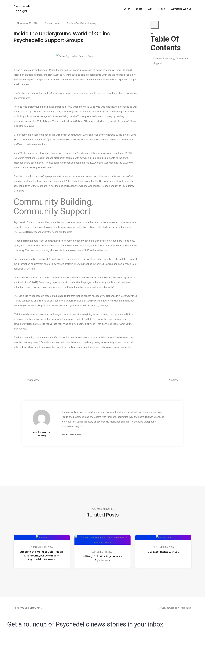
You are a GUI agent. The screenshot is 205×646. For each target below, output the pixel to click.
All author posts (72, 434)
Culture (49, 23)
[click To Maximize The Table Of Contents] (155, 25)
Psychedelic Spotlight (28, 608)
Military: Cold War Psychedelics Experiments (102, 558)
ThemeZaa (185, 607)
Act (150, 8)
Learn (139, 8)
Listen (127, 8)
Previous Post (33, 380)
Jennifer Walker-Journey (83, 23)
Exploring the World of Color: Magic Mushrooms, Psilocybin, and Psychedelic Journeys (41, 555)
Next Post (174, 380)
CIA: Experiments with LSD (163, 551)
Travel (161, 8)
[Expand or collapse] (152, 33)
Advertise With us (181, 8)
